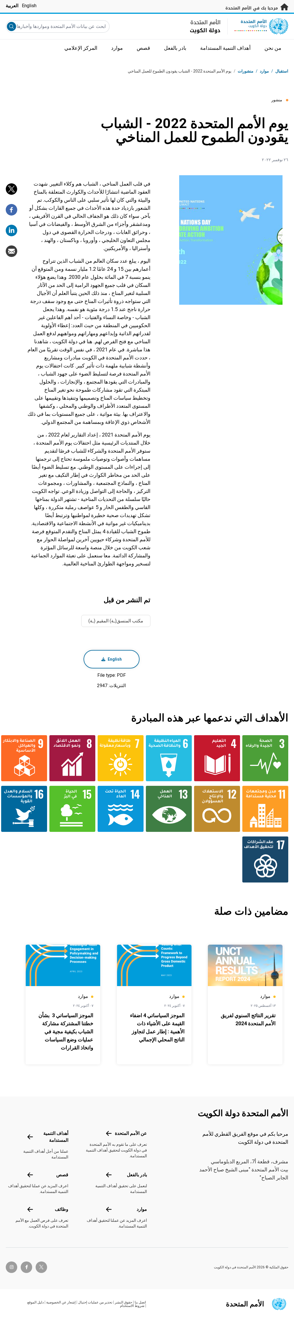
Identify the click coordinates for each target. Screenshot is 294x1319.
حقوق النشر (123, 1302)
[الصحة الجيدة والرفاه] (267, 758)
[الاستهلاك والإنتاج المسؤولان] (219, 809)
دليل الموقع (35, 1302)
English (29, 5)
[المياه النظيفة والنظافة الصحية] (171, 758)
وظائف (61, 1209)
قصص (62, 1174)
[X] (11, 189)
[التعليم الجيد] (219, 758)
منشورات (246, 71)
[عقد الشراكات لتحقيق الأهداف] (267, 859)
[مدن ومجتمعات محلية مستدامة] (267, 809)
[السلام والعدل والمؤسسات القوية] (26, 809)
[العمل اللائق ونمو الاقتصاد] (74, 758)
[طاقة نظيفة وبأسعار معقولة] (123, 758)
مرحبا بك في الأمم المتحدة (252, 8)
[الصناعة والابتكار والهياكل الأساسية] (26, 758)
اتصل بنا (140, 1302)
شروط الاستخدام (132, 1306)
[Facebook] (11, 210)
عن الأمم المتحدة (131, 1133)
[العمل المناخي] (171, 809)
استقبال (281, 71)
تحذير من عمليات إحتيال (95, 1302)
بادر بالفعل (137, 1174)
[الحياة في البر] (74, 809)
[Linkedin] (11, 230)
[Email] (11, 251)
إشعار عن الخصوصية (61, 1302)
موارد (142, 1209)
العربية (12, 5)
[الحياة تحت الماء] (123, 809)
